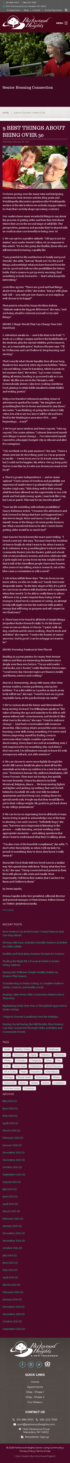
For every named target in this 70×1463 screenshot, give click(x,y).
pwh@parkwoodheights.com (36, 1424)
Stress (23, 1083)
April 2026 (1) (10, 1123)
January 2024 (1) (12, 1299)
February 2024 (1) (13, 1292)
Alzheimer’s (20, 1055)
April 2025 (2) (10, 1204)
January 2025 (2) (12, 1226)
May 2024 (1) (10, 1270)
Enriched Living (11, 1088)
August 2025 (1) (12, 1182)
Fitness (8, 1060)
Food (6, 1055)
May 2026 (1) (10, 1115)
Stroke (34, 1083)
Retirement (9, 1083)
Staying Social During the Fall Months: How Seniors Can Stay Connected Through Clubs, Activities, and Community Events (33, 1028)
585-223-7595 (29, 2)
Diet (59, 1060)
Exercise (39, 1049)
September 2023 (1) (14, 1328)
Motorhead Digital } (45, 1456)
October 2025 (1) (12, 1167)
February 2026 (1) (13, 1137)
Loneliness (59, 1083)
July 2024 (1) (10, 1255)
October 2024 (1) (12, 1248)
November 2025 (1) (14, 1159)
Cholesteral (35, 1066)
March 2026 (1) (11, 1130)
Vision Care (19, 1066)
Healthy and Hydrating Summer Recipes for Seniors (33, 953)
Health (7, 1049)
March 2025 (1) (11, 1211)
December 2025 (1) (14, 1152)
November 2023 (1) (14, 1314)
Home (6, 113)
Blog (26, 10)
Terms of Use (43, 1451)
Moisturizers (42, 1077)
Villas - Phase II (35, 1397)
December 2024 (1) (14, 1233)
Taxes (49, 1060)
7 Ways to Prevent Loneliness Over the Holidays (30, 1016)
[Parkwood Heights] (27, 23)
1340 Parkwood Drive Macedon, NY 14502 (36, 1431)
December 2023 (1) (13, 1306)
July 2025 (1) (9, 1189)
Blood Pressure (53, 1066)
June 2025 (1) (10, 1196)
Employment (13, 10)
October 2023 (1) (12, 1321)
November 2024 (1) (14, 1240)
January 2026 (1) (12, 1145)
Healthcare (53, 1049)
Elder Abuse (52, 1071)
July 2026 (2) (10, 1101)
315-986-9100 (12, 2)
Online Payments (53, 10)
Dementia (59, 1055)
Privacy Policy (27, 1451)
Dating (46, 1083)
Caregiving (36, 1060)
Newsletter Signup (37, 1436)
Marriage (8, 1077)
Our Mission (35, 1402)
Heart (23, 1071)
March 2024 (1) (11, 1284)
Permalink (8, 910)
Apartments (35, 1387)
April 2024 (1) (10, 1277)
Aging (33, 1055)
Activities (21, 1060)
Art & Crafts (10, 1071)
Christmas (29, 1088)
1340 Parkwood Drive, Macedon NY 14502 (26, 6)
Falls (6, 1066)
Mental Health (24, 1077)
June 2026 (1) (10, 1108)
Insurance (36, 1071)
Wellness (45, 1055)
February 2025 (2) (13, 1218)
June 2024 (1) (10, 1262)
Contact (36, 10)
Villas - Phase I (35, 1392)
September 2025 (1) (14, 1174)
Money (56, 1077)
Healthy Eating (22, 1049)
